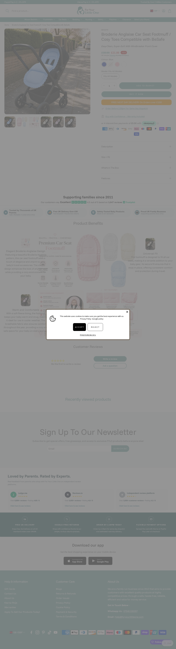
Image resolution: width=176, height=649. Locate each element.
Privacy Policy (85, 319)
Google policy (97, 319)
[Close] (127, 311)
